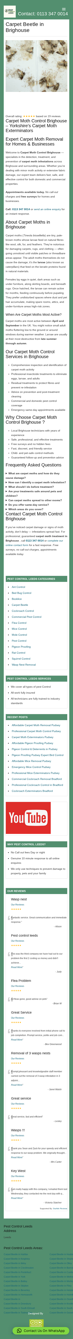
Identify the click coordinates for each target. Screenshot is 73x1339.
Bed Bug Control (21, 592)
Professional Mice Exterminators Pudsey (36, 772)
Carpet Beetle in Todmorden (18, 1312)
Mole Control (19, 634)
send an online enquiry (47, 209)
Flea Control (19, 622)
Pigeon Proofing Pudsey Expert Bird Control (37, 755)
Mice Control (19, 628)
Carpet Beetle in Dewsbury (17, 1303)
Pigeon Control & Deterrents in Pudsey (34, 749)
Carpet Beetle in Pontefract (17, 1272)
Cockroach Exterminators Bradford (32, 790)
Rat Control (18, 652)
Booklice (17, 598)
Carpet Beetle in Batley (15, 1281)
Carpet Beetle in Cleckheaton (19, 1268)
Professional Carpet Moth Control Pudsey (36, 731)
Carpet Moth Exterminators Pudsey (32, 737)
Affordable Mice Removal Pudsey (31, 761)
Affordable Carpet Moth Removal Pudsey (36, 725)
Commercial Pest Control (26, 616)
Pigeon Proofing (21, 646)
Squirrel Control (21, 658)
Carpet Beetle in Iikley (15, 1263)
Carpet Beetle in (12, 1299)
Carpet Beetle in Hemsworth (18, 1294)
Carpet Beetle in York (14, 1276)
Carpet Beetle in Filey (61, 1285)
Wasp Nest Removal (24, 664)
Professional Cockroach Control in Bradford (37, 784)
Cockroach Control (23, 610)
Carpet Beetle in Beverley (17, 1290)
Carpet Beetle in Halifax (16, 1254)
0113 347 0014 (21, 209)
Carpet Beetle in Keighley (17, 1259)
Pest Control (19, 640)
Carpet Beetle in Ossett (61, 1299)
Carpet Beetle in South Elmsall (19, 1308)
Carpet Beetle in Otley (61, 1263)
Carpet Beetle (20, 604)
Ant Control (18, 586)
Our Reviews (17, 904)
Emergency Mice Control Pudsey (31, 767)
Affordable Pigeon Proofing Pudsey (32, 743)
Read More (16, 967)
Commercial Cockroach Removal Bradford (37, 778)
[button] (41, 1331)
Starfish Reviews (60, 1208)
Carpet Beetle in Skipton (16, 1285)
